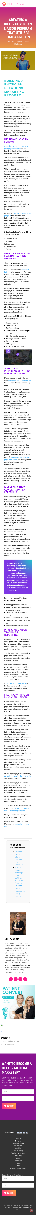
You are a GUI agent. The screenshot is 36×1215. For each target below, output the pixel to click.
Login (18, 1166)
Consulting (18, 1156)
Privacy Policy (18, 1151)
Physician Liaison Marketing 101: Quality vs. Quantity (20, 891)
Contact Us (18, 1163)
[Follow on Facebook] (11, 979)
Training (18, 1141)
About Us (18, 1139)
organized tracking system (17, 683)
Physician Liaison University (18, 1145)
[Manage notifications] (31, 1210)
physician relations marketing (19, 380)
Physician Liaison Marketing (11, 1041)
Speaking (18, 1148)
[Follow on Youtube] (25, 979)
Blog (18, 1158)
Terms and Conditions (18, 1168)
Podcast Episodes (7, 1044)
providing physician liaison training (18, 776)
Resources (18, 1161)
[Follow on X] (16, 979)
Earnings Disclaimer (18, 1153)
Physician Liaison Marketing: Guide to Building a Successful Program (19, 875)
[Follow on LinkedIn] (20, 979)
